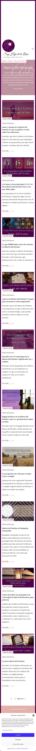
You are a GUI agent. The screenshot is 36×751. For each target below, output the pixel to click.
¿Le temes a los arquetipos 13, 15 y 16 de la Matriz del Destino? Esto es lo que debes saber (17, 186)
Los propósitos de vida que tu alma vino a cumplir (16, 475)
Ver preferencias (18, 744)
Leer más (5, 151)
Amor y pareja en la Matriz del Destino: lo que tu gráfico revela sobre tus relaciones (15, 129)
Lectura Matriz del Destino (13, 661)
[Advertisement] (18, 19)
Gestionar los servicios (8, 730)
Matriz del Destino (8, 123)
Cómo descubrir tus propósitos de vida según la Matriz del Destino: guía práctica (18, 597)
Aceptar (18, 735)
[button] (33, 715)
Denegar (18, 739)
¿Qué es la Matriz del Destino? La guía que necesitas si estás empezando (18, 300)
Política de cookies (11, 748)
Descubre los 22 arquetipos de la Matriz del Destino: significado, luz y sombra (17, 359)
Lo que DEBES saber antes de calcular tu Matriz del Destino (17, 245)
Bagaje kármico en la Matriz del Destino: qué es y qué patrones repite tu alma (17, 419)
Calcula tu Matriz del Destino (18, 709)
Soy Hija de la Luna (16, 54)
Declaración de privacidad (22, 748)
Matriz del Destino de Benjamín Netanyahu (15, 529)
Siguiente (20, 699)
